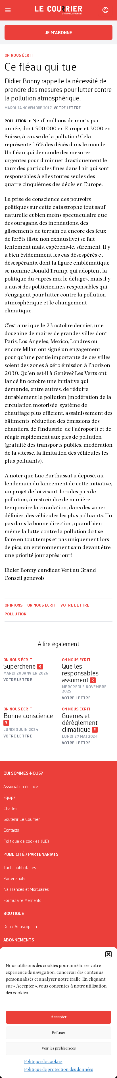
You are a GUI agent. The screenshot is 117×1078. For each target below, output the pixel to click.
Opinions (14, 605)
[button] (108, 954)
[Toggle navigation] (8, 10)
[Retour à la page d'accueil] (58, 10)
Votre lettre (74, 605)
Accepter (58, 1017)
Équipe (9, 797)
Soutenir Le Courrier (21, 819)
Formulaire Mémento (22, 900)
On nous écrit (19, 55)
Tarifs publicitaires (19, 868)
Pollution (15, 614)
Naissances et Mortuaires (26, 889)
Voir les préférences (58, 1048)
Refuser (58, 1033)
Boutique (13, 914)
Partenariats (14, 879)
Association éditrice (20, 787)
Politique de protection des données (58, 1070)
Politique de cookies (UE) (26, 841)
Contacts (11, 830)
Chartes (10, 809)
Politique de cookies (43, 1062)
